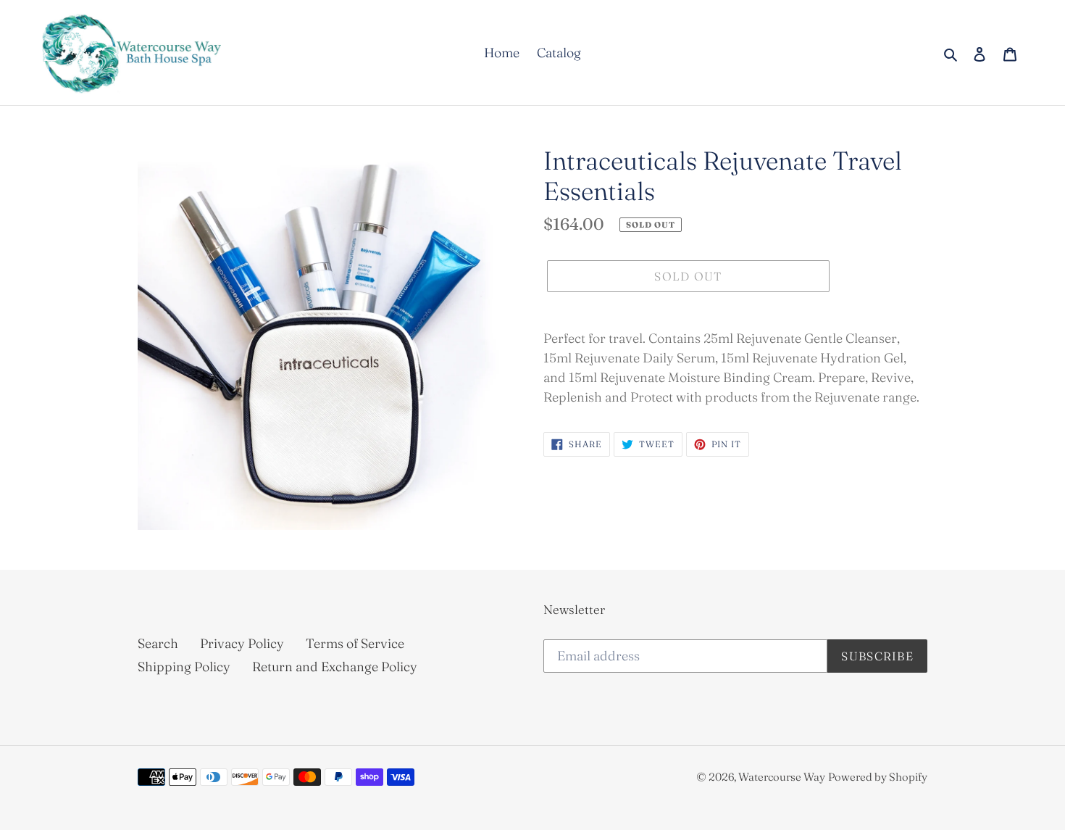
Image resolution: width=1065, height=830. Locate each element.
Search (158, 643)
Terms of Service (355, 643)
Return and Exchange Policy (334, 666)
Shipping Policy (184, 666)
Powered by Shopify (877, 777)
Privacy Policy (242, 643)
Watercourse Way (781, 777)
